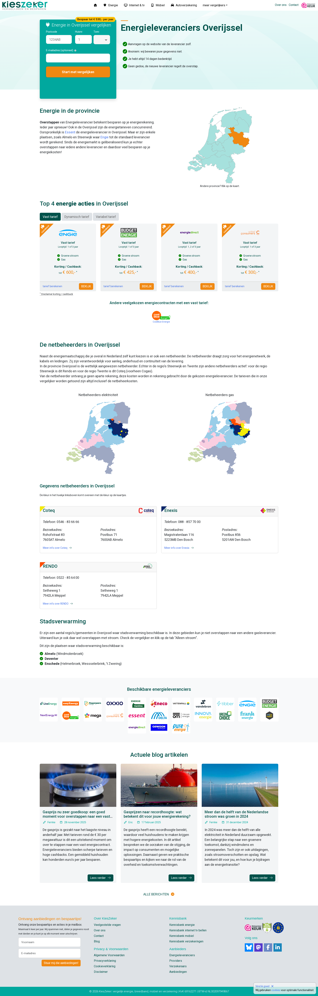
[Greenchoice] (225, 716)
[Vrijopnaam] (269, 716)
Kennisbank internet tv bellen (187, 930)
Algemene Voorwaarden (109, 955)
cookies (275, 990)
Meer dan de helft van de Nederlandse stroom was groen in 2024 (236, 814)
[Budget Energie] (269, 704)
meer (214, 5)
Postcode (52, 31)
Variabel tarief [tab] (106, 217)
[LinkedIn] (277, 947)
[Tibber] (225, 704)
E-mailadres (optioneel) (60, 50)
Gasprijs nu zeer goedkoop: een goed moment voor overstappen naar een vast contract (76, 816)
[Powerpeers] (93, 704)
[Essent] (137, 716)
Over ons (281, 5)
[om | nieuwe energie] (181, 716)
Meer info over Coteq (55, 547)
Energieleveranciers (182, 955)
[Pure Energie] (181, 728)
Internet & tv (136, 5)
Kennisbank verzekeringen (186, 941)
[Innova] (203, 716)
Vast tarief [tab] (50, 217)
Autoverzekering (186, 5)
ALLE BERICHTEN (156, 894)
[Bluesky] (249, 947)
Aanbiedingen (178, 972)
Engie (104, 137)
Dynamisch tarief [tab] (76, 217)
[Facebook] (268, 947)
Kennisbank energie (182, 925)
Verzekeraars (178, 966)
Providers (175, 960)
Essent (70, 132)
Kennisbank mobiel (181, 936)
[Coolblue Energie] (70, 716)
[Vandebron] (203, 704)
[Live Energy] (48, 704)
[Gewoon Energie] (159, 728)
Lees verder (98, 878)
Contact (293, 5)
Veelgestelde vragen (107, 925)
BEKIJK (86, 286)
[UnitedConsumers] (115, 716)
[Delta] (159, 716)
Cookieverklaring (104, 966)
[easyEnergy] (70, 704)
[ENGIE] (247, 704)
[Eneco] (159, 704)
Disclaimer (101, 972)
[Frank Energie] (247, 716)
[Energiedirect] (137, 728)
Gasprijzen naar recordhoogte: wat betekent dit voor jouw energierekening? (157, 814)
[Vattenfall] (181, 704)
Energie (112, 5)
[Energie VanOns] (137, 704)
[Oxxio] (115, 704)
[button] (59, 31)
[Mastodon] (258, 947)
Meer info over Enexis (177, 547)
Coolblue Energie (161, 322)
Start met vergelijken (78, 72)
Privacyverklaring (105, 960)
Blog (97, 941)
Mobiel (160, 5)
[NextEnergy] (48, 716)
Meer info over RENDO (56, 603)
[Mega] (93, 716)
